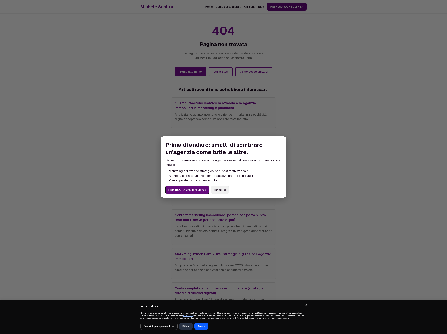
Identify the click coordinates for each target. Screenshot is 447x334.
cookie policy (188, 315)
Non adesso (220, 190)
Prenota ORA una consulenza (187, 190)
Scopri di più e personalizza (159, 326)
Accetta (201, 326)
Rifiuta (185, 326)
